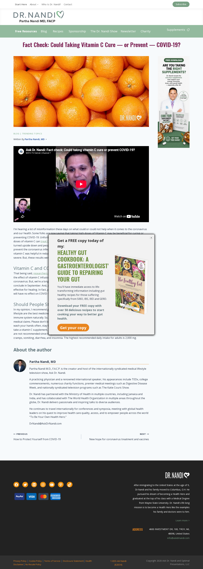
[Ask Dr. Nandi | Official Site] (38, 17)
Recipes (58, 31)
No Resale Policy (33, 564)
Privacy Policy (19, 560)
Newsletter (128, 31)
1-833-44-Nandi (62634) (118, 562)
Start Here (21, 4)
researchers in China (45, 273)
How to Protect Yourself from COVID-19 (37, 437)
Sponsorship (77, 31)
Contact (68, 4)
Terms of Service (52, 560)
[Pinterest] (61, 485)
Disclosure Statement (73, 560)
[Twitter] (25, 485)
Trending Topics (32, 133)
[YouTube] (52, 485)
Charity (146, 31)
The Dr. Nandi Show (103, 31)
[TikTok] (69, 485)
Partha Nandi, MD (35, 139)
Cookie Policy (35, 560)
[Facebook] (16, 485)
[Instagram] (43, 485)
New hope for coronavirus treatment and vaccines (119, 437)
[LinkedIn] (34, 485)
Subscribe (181, 4)
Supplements (176, 30)
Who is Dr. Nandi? (51, 4)
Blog (44, 31)
